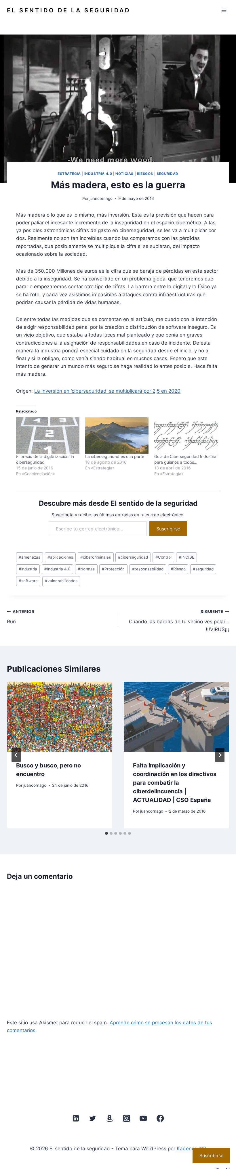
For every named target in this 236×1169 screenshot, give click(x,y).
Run (21, 616)
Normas (86, 569)
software (28, 580)
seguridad (203, 569)
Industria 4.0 (98, 173)
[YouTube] (143, 1118)
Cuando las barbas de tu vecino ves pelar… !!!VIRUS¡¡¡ (179, 620)
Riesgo (178, 569)
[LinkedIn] (75, 1118)
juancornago (101, 198)
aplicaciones (60, 557)
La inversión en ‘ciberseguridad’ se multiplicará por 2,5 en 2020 (107, 391)
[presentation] (59, 717)
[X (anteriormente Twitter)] (92, 1118)
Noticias (124, 173)
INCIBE (186, 557)
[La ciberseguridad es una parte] (117, 435)
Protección (113, 569)
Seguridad (167, 173)
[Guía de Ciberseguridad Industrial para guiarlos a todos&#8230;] (186, 435)
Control (163, 557)
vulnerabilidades (61, 580)
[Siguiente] (219, 755)
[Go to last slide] (16, 755)
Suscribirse (168, 529)
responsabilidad (147, 569)
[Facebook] (160, 1118)
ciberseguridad (133, 557)
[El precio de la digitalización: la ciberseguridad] (47, 435)
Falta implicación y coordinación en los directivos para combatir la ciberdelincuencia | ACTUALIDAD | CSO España (174, 782)
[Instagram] (126, 1118)
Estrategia (69, 173)
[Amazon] (109, 1118)
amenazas (29, 557)
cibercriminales (95, 557)
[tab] (106, 833)
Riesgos (145, 173)
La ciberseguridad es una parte (114, 456)
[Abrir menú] (223, 10)
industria (28, 569)
